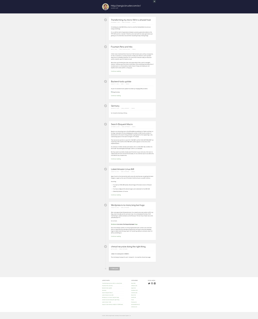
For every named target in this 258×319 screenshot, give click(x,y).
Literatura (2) (134, 306)
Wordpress (114, 224)
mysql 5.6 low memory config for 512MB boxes (112, 304)
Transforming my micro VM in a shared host (131, 20)
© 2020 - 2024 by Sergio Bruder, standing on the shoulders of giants (115, 315)
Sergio (134, 22)
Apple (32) (133, 288)
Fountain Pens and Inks (121, 47)
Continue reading (116, 71)
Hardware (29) (134, 290)
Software (127, 22)
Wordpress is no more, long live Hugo (128, 205)
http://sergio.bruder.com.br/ (126, 6)
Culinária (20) (134, 292)
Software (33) (134, 285)
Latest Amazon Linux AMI (122, 169)
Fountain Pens (126, 49)
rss (130, 315)
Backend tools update (121, 82)
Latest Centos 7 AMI (106, 302)
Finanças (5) (134, 302)
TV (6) (132, 299)
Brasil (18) (133, 295)
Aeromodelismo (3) (135, 304)
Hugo (136, 224)
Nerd (123, 22)
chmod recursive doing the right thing (128, 247)
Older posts (115, 268)
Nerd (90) (133, 283)
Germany (115, 106)
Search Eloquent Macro (122, 124)
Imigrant (126, 108)
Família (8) (133, 297)
